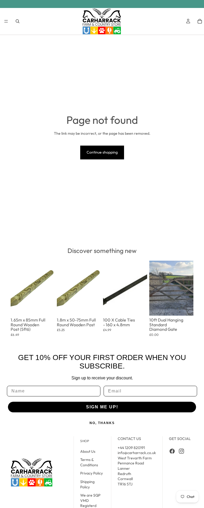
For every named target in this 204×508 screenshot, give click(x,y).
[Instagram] (181, 451)
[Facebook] (172, 451)
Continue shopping (102, 152)
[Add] (47, 304)
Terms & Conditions (89, 462)
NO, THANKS (102, 423)
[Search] (17, 21)
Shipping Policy (87, 484)
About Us (87, 451)
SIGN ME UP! (102, 407)
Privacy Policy (91, 473)
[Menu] (6, 21)
